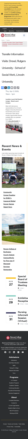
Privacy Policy (10, 426)
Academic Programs (14, 383)
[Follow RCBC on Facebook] (5, 352)
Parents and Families (13, 424)
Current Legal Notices (14, 405)
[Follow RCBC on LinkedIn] (14, 352)
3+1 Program (14, 380)
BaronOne (11, 31)
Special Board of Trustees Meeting (22, 281)
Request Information (14, 370)
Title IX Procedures (14, 410)
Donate (5, 424)
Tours (14, 373)
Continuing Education (14, 388)
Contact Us (14, 403)
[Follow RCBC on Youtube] (23, 352)
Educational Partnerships (14, 390)
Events (8, 40)
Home (3, 40)
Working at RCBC (14, 413)
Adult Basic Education (14, 363)
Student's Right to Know (14, 408)
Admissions (14, 360)
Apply (5, 31)
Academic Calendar (14, 385)
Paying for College (14, 368)
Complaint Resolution (14, 400)
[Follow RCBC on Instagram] (10, 352)
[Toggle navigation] (24, 35)
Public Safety (22, 424)
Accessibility (17, 426)
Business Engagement (14, 393)
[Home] (8, 34)
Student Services (20, 31)
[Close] (26, 13)
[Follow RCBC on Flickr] (18, 352)
